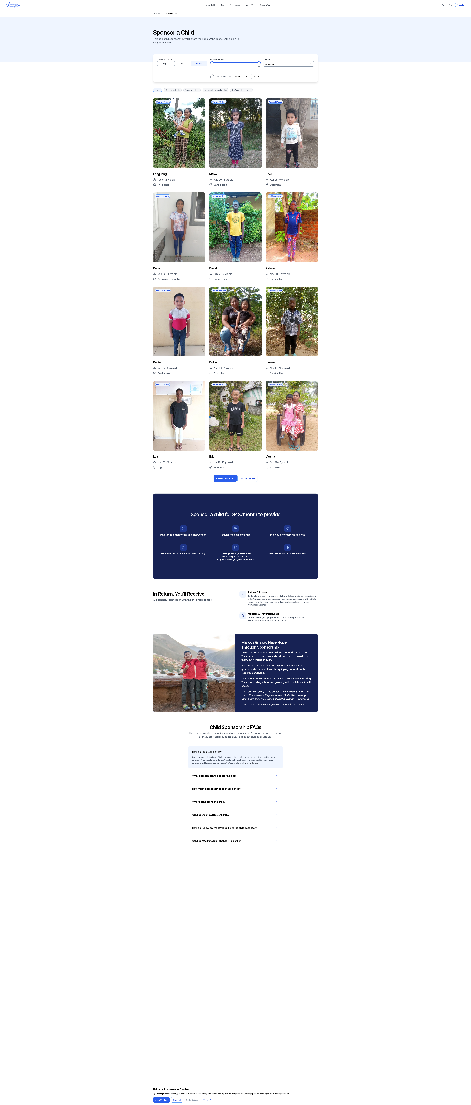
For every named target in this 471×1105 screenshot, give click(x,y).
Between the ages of (218, 59)
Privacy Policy (208, 1100)
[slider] (211, 62)
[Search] (443, 5)
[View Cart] (450, 5)
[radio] (164, 63)
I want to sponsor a (164, 59)
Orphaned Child (174, 90)
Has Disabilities (193, 90)
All (157, 90)
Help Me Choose (247, 478)
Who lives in (268, 59)
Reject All (177, 1100)
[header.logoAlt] (14, 7)
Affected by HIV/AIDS (242, 90)
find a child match (251, 763)
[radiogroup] (182, 63)
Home (158, 13)
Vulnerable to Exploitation (216, 90)
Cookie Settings (192, 1100)
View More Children (225, 478)
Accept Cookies (161, 1100)
